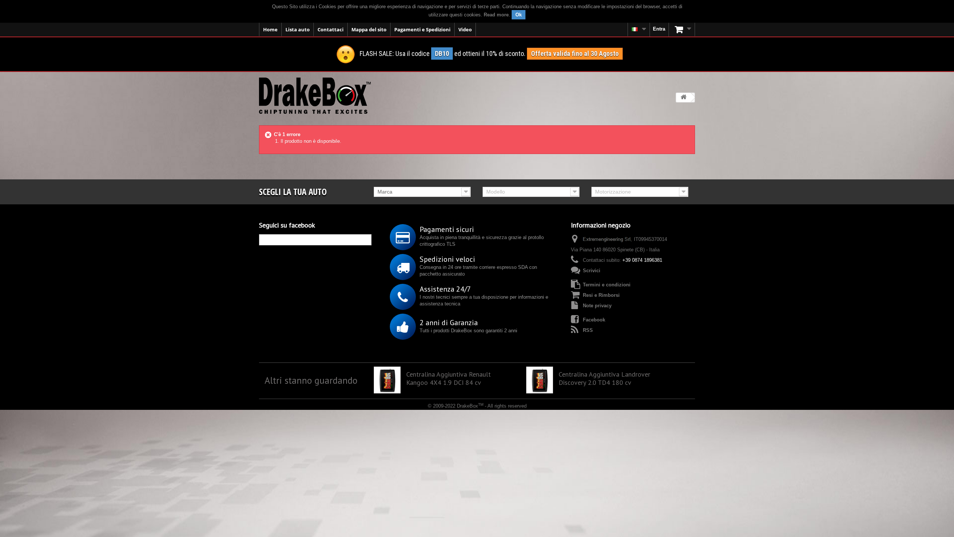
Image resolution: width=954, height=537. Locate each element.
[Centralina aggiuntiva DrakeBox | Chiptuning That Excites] (315, 96)
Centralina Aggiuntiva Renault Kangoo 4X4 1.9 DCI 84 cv (448, 378)
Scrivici (591, 270)
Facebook (594, 320)
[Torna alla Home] (683, 97)
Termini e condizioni (607, 285)
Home (270, 29)
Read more (496, 15)
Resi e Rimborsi (601, 295)
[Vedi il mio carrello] (682, 29)
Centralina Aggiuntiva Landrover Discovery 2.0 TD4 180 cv (604, 378)
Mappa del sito (368, 29)
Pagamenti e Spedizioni (422, 29)
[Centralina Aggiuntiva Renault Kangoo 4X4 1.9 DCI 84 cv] (387, 380)
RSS (588, 330)
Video (465, 29)
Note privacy (597, 305)
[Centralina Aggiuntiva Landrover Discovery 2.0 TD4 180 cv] (540, 380)
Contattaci (331, 29)
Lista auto (297, 29)
